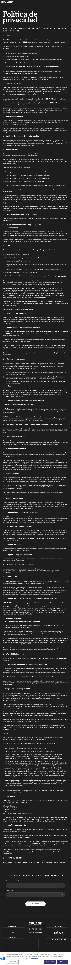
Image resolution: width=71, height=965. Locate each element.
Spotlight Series (59, 939)
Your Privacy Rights (12, 961)
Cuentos (58, 927)
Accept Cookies (49, 961)
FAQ (12, 932)
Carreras (12, 927)
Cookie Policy (34, 958)
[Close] (68, 955)
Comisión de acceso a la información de (35, 821)
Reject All (62, 961)
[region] (35, 958)
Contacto (12, 938)
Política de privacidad (59, 933)
